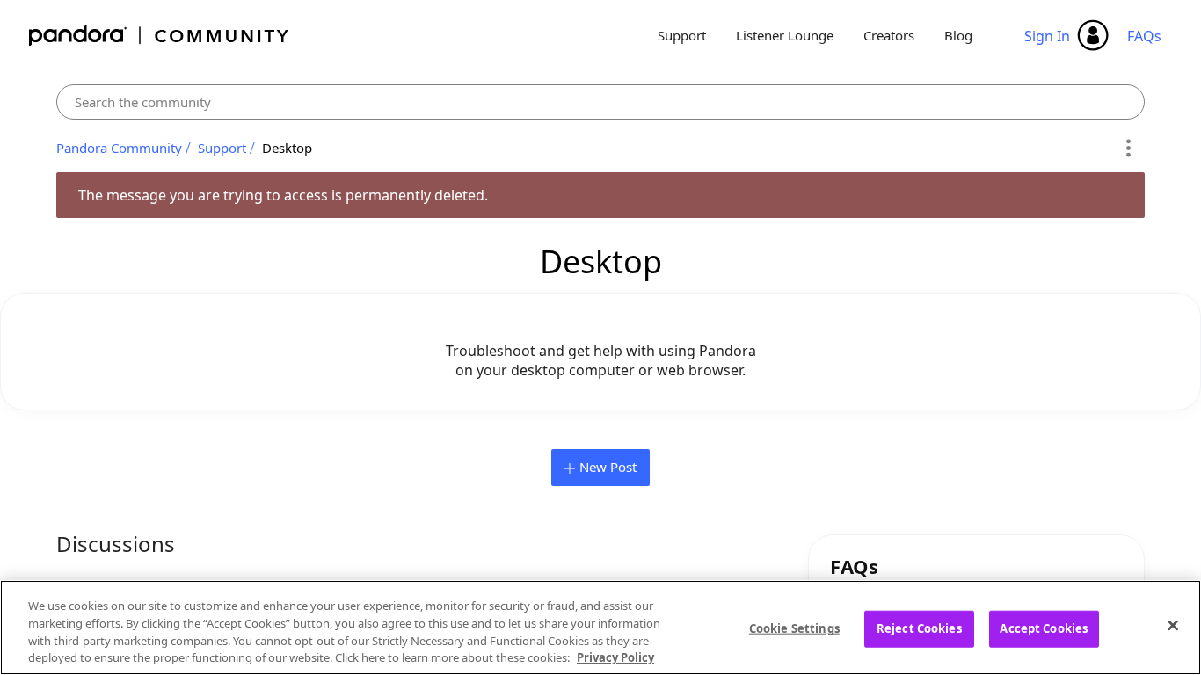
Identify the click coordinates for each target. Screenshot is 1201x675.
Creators (888, 35)
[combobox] (600, 102)
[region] (600, 627)
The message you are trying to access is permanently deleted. (283, 195)
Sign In (1047, 36)
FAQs (1144, 36)
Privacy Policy (615, 656)
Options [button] (1128, 148)
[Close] (1173, 625)
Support (682, 35)
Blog (958, 35)
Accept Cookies (1044, 628)
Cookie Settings (794, 628)
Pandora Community (159, 35)
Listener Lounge (784, 35)
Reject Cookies (919, 628)
